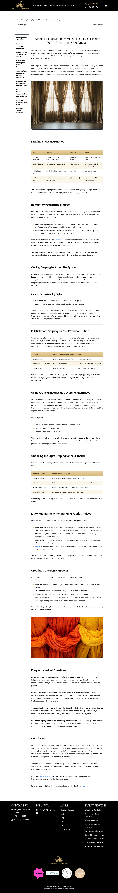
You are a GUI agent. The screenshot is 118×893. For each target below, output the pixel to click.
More (70, 5)
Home (13, 20)
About (63, 821)
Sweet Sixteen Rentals (95, 846)
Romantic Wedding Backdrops (20, 46)
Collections (47, 5)
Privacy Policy (66, 829)
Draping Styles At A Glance (21, 39)
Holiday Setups (67, 810)
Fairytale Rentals (46, 776)
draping (76, 56)
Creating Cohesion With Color (21, 102)
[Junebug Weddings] (66, 873)
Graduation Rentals (94, 843)
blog (83, 786)
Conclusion (20, 117)
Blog (18, 20)
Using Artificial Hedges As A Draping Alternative (21, 74)
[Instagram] (90, 7)
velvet (57, 240)
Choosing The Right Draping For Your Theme (21, 84)
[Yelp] (40, 810)
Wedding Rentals (93, 810)
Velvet (37, 546)
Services (60, 5)
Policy (63, 825)
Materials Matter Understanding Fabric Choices (21, 93)
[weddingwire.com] (52, 873)
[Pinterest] (93, 7)
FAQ (62, 814)
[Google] (97, 7)
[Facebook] (37, 813)
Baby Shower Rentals (94, 835)
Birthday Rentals (92, 820)
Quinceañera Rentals (94, 839)
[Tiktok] (51, 810)
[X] (54, 810)
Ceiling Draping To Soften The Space (21, 54)
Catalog (37, 5)
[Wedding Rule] (80, 873)
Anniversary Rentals (94, 831)
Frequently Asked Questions (20, 111)
